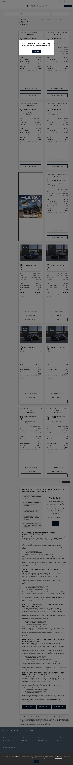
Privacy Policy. (59, 758)
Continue (36, 51)
